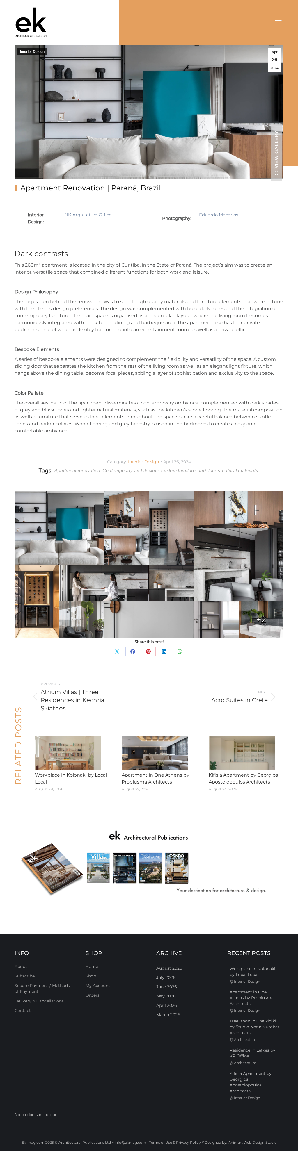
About (21, 966)
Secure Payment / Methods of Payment (42, 988)
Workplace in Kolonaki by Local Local (71, 778)
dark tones (209, 470)
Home (92, 966)
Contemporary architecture (130, 470)
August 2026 (169, 968)
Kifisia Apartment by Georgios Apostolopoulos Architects (243, 778)
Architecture (245, 1039)
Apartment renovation (77, 470)
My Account (98, 985)
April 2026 (166, 1005)
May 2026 (166, 996)
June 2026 (166, 986)
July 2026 (165, 977)
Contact (23, 1010)
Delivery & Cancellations (39, 1001)
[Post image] (68, 753)
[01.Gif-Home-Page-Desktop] (149, 864)
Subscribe (25, 976)
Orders (93, 995)
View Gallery (276, 149)
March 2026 (168, 1014)
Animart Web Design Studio (252, 1142)
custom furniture (178, 470)
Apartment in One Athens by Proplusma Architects (155, 778)
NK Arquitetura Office (88, 214)
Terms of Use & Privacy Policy (175, 1142)
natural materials (240, 470)
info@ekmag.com (130, 1142)
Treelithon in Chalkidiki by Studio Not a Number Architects (254, 1026)
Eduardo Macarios (218, 214)
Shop (91, 976)
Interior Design (32, 52)
